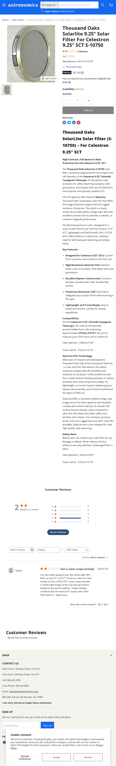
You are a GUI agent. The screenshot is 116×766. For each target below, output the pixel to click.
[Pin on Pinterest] (78, 122)
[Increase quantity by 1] (89, 100)
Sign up (47, 725)
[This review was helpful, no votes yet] (99, 604)
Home (5, 20)
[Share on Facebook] (64, 122)
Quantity (67, 94)
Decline (88, 757)
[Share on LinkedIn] (74, 122)
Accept (56, 757)
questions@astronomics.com (23, 691)
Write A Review (58, 532)
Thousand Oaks (74, 66)
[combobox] (49, 549)
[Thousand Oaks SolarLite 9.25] (7, 90)
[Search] (102, 5)
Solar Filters (18, 20)
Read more (61, 595)
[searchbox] (18, 549)
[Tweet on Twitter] (69, 122)
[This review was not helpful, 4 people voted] (105, 604)
